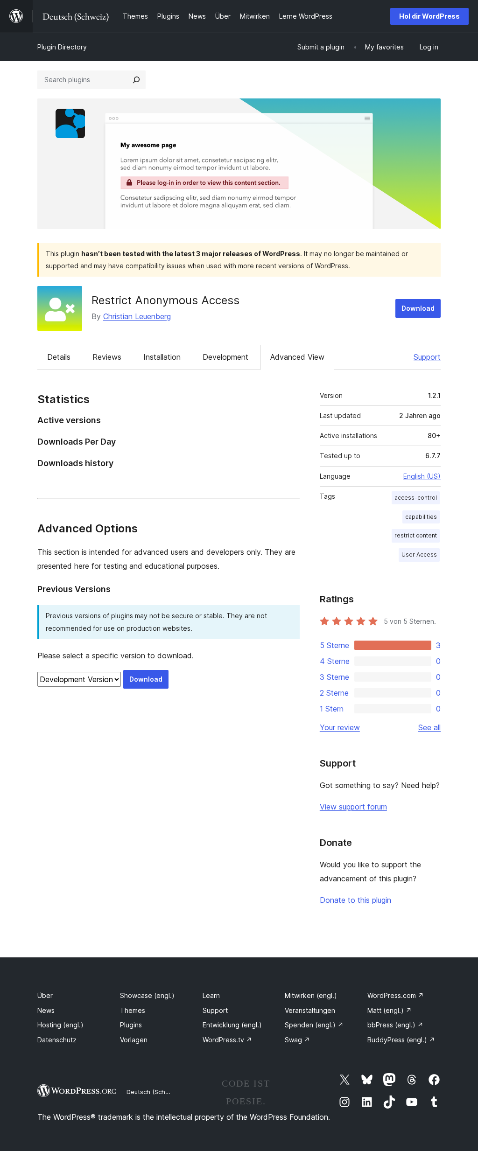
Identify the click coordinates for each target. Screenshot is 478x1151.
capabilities (421, 516)
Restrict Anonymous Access (165, 300)
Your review (340, 727)
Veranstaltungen (310, 1010)
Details (58, 357)
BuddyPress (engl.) (401, 1040)
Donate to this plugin (355, 900)
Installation (162, 357)
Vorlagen (134, 1040)
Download (418, 308)
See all (429, 727)
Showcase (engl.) (147, 995)
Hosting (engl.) (60, 1025)
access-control (415, 497)
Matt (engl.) (389, 1010)
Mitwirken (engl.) (311, 995)
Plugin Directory (62, 47)
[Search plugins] (136, 79)
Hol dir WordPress (429, 16)
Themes (132, 1010)
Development (225, 357)
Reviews (106, 357)
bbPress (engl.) (395, 1025)
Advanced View (297, 357)
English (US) (422, 476)
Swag (297, 1040)
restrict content (415, 535)
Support (427, 357)
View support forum (353, 806)
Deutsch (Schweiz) (154, 1091)
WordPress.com (395, 995)
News (46, 1010)
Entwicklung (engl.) (232, 1025)
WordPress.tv (227, 1040)
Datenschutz (57, 1040)
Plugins (131, 1025)
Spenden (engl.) (314, 1025)
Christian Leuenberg (137, 316)
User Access (419, 554)
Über (45, 995)
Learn (211, 995)
